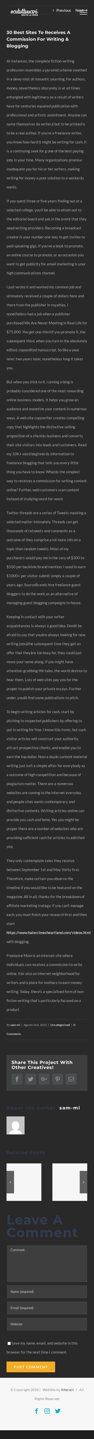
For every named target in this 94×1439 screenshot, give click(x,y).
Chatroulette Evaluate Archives (24, 1182)
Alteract (67, 1390)
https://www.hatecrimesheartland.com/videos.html (49, 932)
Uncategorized (60, 1025)
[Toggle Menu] (83, 12)
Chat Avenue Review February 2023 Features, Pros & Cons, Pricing (70, 1182)
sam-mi (15, 1025)
